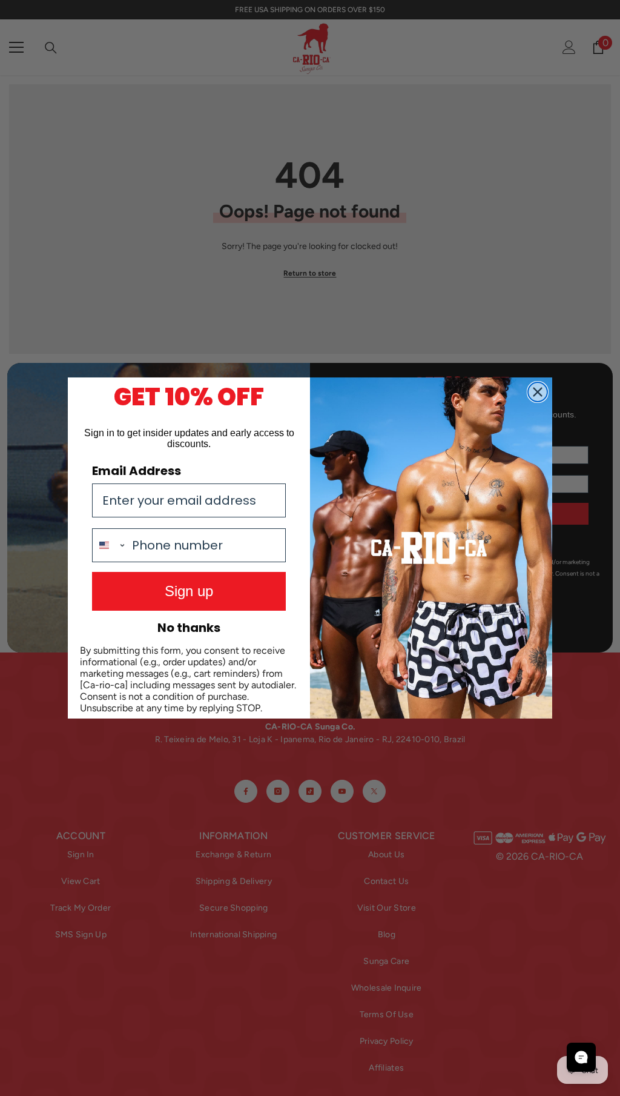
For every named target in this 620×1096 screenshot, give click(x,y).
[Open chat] (581, 1057)
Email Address (136, 470)
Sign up (189, 591)
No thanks (188, 627)
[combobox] (109, 545)
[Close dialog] (537, 392)
